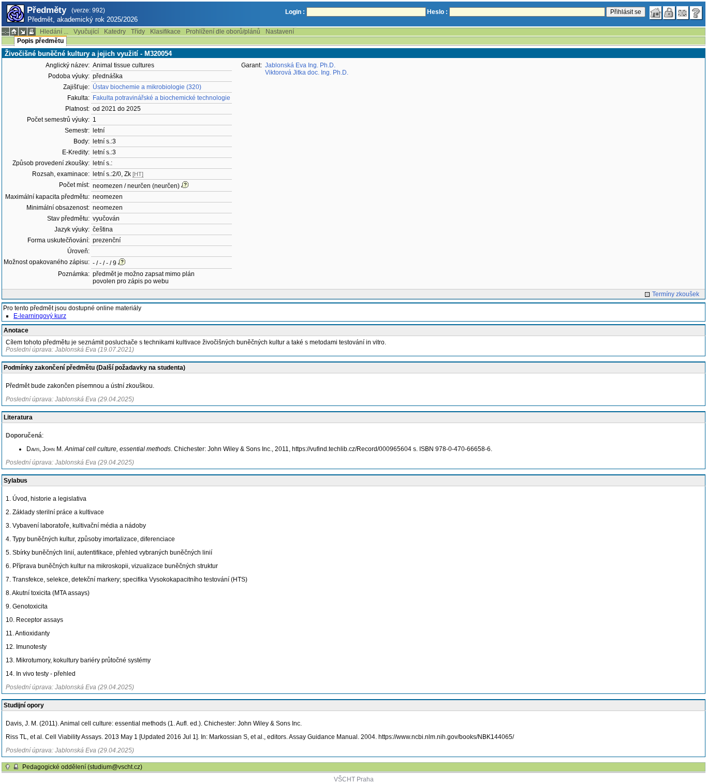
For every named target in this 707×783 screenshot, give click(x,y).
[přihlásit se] (669, 13)
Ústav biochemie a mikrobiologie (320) (147, 87)
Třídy (138, 31)
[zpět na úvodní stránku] (655, 13)
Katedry (115, 31)
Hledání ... (54, 31)
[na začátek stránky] (8, 767)
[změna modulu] (23, 31)
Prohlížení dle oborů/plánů (223, 31)
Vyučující (86, 31)
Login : (295, 12)
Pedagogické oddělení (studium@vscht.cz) (82, 767)
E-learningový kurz (39, 316)
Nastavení (280, 31)
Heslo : (437, 12)
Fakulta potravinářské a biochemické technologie (161, 98)
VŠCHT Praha (354, 779)
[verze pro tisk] (31, 31)
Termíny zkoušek (675, 294)
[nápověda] (696, 13)
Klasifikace (165, 31)
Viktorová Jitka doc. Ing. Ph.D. (306, 72)
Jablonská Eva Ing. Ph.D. (300, 65)
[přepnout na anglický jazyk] (682, 13)
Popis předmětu (40, 41)
